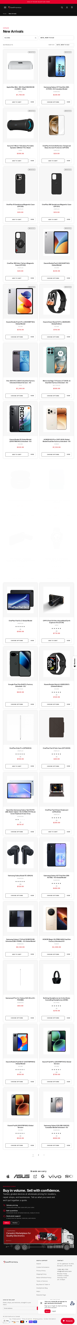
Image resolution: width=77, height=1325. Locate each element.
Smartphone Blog (42, 1288)
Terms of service (27, 1319)
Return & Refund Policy (43, 1277)
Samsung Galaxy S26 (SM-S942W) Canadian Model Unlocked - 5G (56, 1126)
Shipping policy (38, 1319)
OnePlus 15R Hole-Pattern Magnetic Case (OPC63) (20, 264)
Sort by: (52, 44)
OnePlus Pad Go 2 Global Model (20, 621)
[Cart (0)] (72, 7)
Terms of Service (42, 1281)
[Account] (67, 7)
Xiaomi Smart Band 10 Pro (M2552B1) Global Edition (56, 323)
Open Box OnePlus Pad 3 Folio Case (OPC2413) (57, 501)
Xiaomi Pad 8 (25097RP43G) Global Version (20, 1126)
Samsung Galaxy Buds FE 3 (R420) (20, 876)
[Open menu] (5, 7)
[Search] (62, 7)
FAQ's (38, 1291)
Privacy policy (16, 1319)
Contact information (50, 1319)
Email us (15, 1223)
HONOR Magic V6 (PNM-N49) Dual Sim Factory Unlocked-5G (57, 940)
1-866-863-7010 (62, 1269)
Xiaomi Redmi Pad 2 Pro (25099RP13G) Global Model (20, 323)
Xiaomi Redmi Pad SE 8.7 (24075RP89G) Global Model (20, 1063)
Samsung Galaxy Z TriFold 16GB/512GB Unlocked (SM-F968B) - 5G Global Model (20, 940)
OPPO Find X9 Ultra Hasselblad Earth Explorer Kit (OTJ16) (56, 622)
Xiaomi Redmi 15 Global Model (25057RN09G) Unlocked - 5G (20, 440)
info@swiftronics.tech (64, 1271)
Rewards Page (41, 1295)
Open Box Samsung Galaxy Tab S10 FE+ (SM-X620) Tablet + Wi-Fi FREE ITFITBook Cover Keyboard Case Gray (20, 812)
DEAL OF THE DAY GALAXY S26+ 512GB (38, 2)
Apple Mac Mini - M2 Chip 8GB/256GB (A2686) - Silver (20, 88)
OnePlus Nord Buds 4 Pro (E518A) (20, 500)
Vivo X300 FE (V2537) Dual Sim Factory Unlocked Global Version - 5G (20, 382)
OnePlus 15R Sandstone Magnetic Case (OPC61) (56, 205)
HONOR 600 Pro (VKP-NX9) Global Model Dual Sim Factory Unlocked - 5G (56, 440)
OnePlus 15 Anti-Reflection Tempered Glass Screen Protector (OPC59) (57, 147)
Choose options (53, 102)
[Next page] (44, 1155)
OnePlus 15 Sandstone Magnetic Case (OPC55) (20, 205)
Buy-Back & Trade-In (43, 1284)
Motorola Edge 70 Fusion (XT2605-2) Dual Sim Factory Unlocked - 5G (56, 382)
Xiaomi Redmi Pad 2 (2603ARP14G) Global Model (57, 264)
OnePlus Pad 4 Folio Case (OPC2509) (56, 748)
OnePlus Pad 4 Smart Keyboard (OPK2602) (56, 811)
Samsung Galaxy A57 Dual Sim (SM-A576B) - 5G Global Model (57, 876)
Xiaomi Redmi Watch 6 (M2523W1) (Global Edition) (56, 685)
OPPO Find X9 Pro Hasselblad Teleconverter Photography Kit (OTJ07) (20, 560)
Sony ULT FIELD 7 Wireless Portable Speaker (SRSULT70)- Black (20, 147)
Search (38, 1263)
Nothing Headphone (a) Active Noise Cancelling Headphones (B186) (56, 999)
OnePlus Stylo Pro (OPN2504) (20, 748)
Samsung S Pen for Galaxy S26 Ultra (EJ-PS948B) (20, 999)
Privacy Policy (41, 1270)
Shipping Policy (41, 1274)
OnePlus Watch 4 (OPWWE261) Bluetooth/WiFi (56, 560)
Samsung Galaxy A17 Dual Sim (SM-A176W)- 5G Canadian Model (56, 88)
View (32, 102)
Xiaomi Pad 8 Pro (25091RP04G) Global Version (56, 1063)
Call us (7, 1223)
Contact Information (42, 1267)
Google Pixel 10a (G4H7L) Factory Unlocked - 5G (20, 685)
